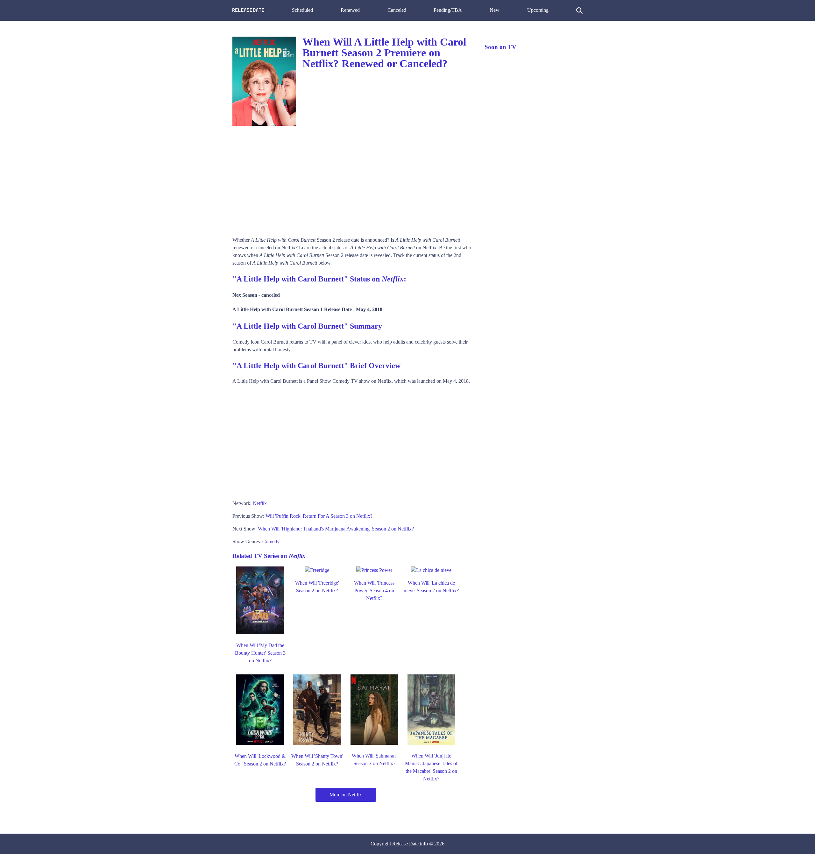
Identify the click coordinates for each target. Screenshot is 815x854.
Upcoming (538, 10)
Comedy (271, 541)
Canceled (396, 10)
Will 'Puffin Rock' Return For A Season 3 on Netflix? (319, 516)
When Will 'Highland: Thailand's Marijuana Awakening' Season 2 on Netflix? (336, 528)
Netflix (260, 503)
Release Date (405, 843)
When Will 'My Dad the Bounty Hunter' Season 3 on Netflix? (260, 653)
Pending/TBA (448, 10)
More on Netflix (346, 794)
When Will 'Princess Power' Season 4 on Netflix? (374, 590)
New (495, 10)
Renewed (350, 10)
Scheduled (302, 10)
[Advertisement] (352, 179)
